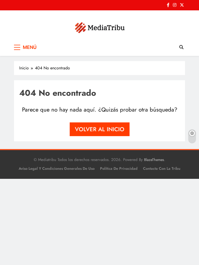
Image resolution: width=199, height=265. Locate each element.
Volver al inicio (99, 129)
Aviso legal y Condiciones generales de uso (57, 168)
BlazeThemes (154, 159)
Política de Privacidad (119, 168)
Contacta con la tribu (161, 168)
